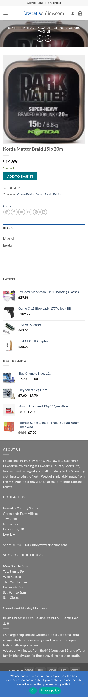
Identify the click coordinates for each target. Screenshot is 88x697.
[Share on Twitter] (21, 212)
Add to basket (20, 176)
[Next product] (40, 38)
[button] (5, 13)
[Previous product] (48, 38)
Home (12, 27)
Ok (33, 690)
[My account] (73, 13)
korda (7, 206)
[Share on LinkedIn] (43, 212)
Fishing (27, 27)
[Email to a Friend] (29, 212)
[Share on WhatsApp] (6, 212)
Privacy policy (50, 690)
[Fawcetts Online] (44, 13)
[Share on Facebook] (14, 212)
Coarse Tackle (44, 194)
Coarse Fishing (51, 27)
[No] (82, 685)
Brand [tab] (8, 228)
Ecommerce (15, 670)
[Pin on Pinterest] (36, 212)
